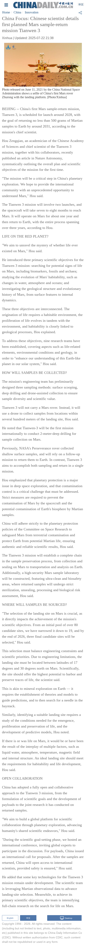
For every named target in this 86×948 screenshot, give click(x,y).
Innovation (31, 12)
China (17, 12)
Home (6, 12)
